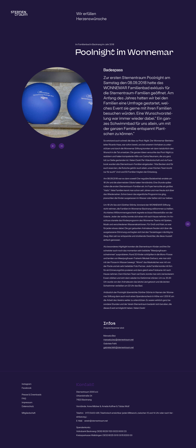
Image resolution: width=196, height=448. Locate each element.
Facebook (26, 388)
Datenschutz (28, 406)
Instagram (26, 384)
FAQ (24, 398)
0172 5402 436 (92, 413)
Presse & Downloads (31, 394)
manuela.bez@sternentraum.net (118, 339)
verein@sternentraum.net (96, 420)
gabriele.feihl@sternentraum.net (118, 347)
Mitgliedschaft (29, 413)
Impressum (27, 402)
